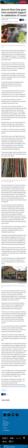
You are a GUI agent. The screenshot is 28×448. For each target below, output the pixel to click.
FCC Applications (6, 430)
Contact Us (5, 427)
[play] (2, 446)
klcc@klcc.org (5, 425)
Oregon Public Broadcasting (18, 386)
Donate (24, 2)
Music (4, 390)
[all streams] (26, 446)
